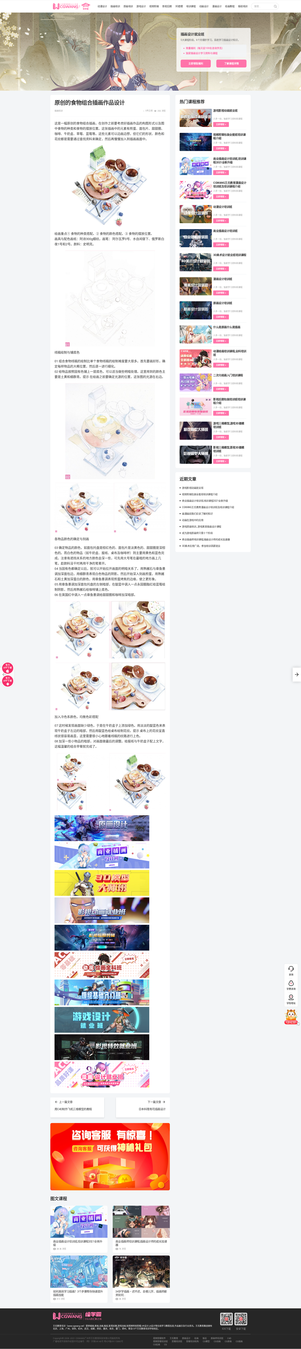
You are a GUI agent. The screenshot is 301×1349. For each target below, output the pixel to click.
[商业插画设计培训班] (196, 238)
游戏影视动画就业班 (225, 110)
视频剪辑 (154, 6)
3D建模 (179, 6)
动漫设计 (102, 6)
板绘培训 (243, 6)
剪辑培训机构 (192, 1341)
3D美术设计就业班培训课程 (229, 255)
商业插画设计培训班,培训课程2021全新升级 (77, 1243)
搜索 (275, 6)
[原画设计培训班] (196, 310)
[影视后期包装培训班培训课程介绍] (196, 407)
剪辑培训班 (177, 1341)
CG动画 (217, 1341)
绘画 (196, 1338)
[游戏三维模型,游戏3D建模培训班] (196, 431)
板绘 (205, 1338)
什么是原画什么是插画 (226, 327)
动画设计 (204, 6)
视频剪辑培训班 (160, 1341)
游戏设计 (141, 6)
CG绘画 (156, 1344)
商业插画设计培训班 (225, 231)
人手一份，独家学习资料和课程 (227, 119)
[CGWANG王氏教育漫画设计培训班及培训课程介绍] (196, 190)
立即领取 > (221, 124)
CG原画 (228, 1341)
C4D (229, 1338)
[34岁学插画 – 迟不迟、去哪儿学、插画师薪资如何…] (141, 1272)
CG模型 (206, 1341)
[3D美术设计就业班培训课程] (196, 262)
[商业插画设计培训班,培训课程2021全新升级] (78, 1222)
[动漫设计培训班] (196, 214)
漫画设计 (217, 6)
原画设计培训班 (222, 303)
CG (165, 1344)
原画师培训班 (217, 1338)
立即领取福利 (195, 63)
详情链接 (5, 14)
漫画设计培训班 (222, 279)
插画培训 (115, 6)
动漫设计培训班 (222, 207)
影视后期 (167, 6)
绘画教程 (229, 6)
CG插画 (239, 1341)
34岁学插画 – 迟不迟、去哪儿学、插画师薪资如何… (141, 1293)
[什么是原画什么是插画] (196, 334)
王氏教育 (174, 1338)
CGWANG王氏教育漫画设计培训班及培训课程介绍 (208, 507)
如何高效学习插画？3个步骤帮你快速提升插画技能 (78, 1293)
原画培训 (128, 6)
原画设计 (186, 1338)
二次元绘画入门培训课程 (228, 375)
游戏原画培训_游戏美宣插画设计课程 (201, 526)
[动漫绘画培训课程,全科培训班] (196, 358)
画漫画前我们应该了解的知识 (197, 513)
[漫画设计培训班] (196, 286)
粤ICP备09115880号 (113, 1341)
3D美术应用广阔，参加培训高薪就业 (201, 546)
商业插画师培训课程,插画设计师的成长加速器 (141, 1243)
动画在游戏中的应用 (192, 520)
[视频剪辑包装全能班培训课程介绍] (196, 142)
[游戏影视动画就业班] (196, 118)
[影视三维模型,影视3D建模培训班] (196, 455)
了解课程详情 (231, 63)
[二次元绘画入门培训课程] (196, 382)
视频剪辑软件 (159, 1338)
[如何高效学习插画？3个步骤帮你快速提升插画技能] (78, 1272)
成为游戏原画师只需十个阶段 (197, 533)
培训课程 (191, 6)
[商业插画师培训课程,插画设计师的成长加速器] (141, 1222)
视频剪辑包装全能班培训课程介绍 (200, 494)
